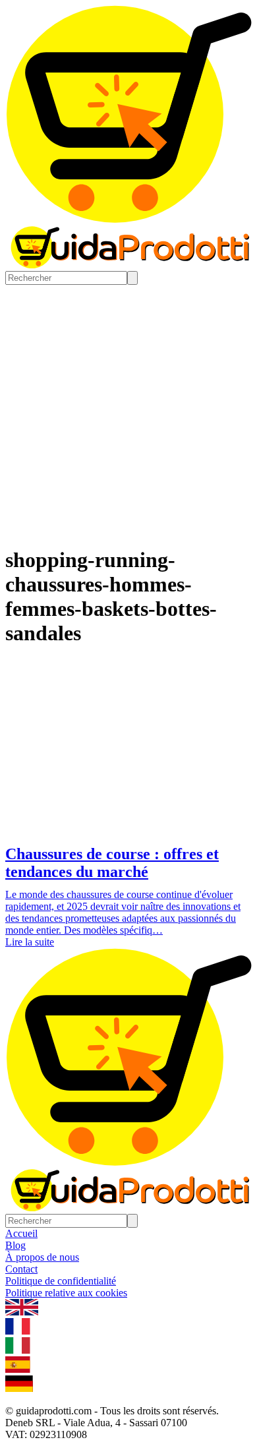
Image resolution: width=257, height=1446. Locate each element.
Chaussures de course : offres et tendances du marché (112, 862)
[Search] (132, 278)
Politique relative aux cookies (66, 1292)
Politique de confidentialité (60, 1280)
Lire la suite (29, 942)
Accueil (21, 1233)
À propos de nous (42, 1257)
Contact (21, 1269)
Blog (15, 1245)
